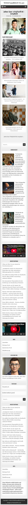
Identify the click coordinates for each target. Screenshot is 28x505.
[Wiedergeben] (4, 256)
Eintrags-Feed (6, 345)
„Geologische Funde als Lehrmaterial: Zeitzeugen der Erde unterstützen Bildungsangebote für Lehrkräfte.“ (12, 270)
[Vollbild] (23, 256)
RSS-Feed (9, 16)
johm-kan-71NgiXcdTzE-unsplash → (14, 136)
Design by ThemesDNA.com (14, 502)
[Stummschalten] (21, 256)
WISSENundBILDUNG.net (14, 3)
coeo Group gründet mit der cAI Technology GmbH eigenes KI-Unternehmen (14, 129)
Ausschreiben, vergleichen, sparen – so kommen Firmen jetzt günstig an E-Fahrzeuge (14, 100)
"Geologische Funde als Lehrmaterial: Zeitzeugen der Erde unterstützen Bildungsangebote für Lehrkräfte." (20, 159)
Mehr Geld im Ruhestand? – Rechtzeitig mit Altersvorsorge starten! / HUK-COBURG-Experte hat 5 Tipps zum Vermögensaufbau (14, 308)
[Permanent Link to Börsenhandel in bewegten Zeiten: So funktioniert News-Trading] (14, 70)
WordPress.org (6, 350)
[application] (14, 250)
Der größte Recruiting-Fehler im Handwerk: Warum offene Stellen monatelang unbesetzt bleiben (14, 276)
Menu (5, 6)
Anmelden (5, 342)
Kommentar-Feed (7, 347)
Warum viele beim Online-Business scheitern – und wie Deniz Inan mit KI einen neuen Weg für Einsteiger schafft (12, 293)
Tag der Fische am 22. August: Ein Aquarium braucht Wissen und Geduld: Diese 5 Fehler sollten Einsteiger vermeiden (14, 287)
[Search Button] (25, 7)
